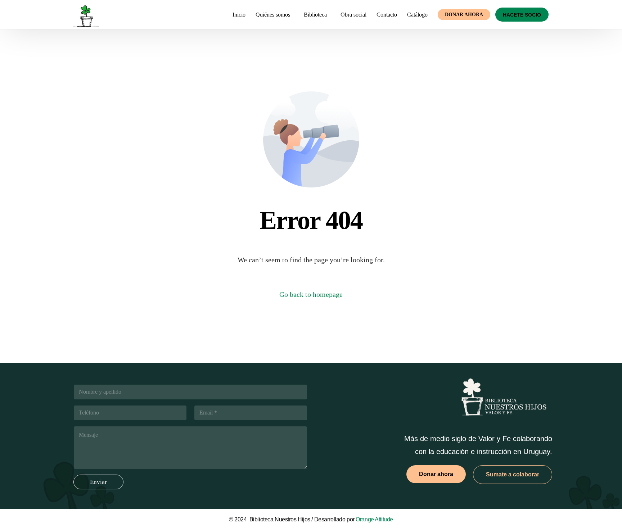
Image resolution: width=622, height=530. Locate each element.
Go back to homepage (311, 294)
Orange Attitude (374, 519)
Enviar (98, 482)
